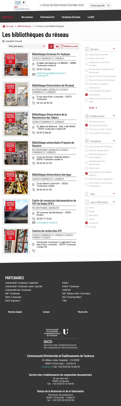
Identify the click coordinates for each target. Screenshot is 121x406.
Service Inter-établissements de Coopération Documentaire (22, 5)
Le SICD (91, 16)
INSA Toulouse (13, 297)
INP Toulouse (12, 293)
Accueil (9, 26)
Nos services (27, 16)
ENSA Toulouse (70, 286)
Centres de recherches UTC (47, 231)
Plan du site (83, 311)
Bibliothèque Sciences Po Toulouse (51, 54)
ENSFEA (66, 290)
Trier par (13, 46)
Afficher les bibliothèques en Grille (57, 46)
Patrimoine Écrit (47, 16)
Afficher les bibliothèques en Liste (51, 46)
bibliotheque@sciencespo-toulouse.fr (52, 74)
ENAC (65, 283)
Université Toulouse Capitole (21, 283)
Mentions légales (15, 311)
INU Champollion (71, 297)
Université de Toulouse (18, 290)
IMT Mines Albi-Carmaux (76, 293)
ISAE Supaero (12, 300)
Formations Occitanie (71, 16)
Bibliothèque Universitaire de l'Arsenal (53, 85)
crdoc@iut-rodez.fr (47, 222)
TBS (64, 300)
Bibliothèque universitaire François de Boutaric (53, 144)
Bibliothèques (8, 16)
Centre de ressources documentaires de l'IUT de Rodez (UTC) (54, 201)
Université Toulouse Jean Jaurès (23, 286)
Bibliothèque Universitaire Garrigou (51, 174)
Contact (46, 311)
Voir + (93, 108)
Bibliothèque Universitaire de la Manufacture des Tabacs (49, 115)
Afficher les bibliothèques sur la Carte (70, 46)
